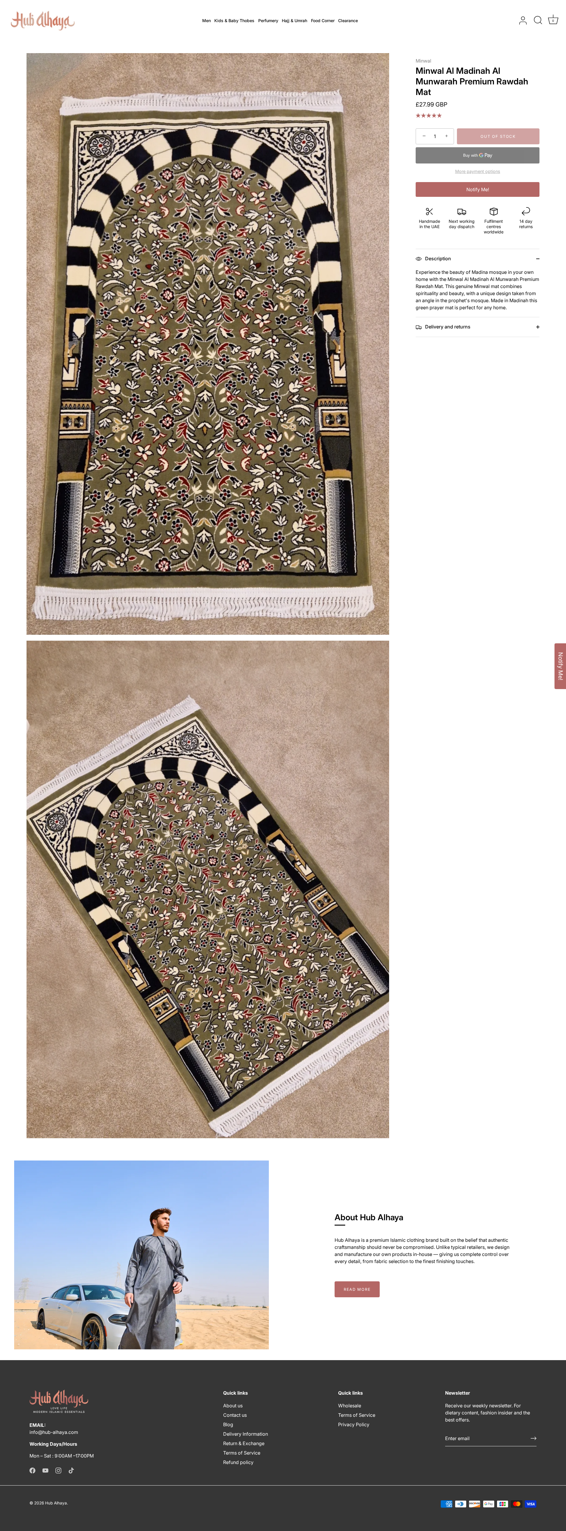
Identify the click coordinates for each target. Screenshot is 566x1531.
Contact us (235, 1415)
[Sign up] (534, 1438)
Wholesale (349, 1406)
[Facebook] (32, 1470)
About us (233, 1406)
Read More (357, 1289)
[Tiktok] (71, 1470)
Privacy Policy (353, 1424)
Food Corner (323, 20)
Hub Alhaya (56, 1503)
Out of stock (498, 136)
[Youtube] (45, 1470)
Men (206, 20)
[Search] (538, 20)
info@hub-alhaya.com (53, 1432)
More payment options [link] (477, 171)
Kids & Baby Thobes (234, 20)
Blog (228, 1424)
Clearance (348, 20)
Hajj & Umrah (294, 20)
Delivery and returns (447, 327)
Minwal (423, 61)
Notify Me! (477, 189)
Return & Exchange (243, 1443)
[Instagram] (58, 1470)
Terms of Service (241, 1453)
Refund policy (238, 1462)
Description (437, 258)
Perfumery (268, 20)
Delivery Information (245, 1434)
